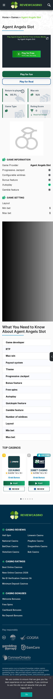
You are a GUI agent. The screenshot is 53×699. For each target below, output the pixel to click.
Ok (26, 694)
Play (15, 483)
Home (5, 17)
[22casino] (14, 462)
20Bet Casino (39, 470)
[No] (50, 677)
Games (15, 17)
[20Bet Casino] (39, 462)
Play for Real (26, 81)
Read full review (40, 115)
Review (15, 489)
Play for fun (26, 74)
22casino (14, 470)
